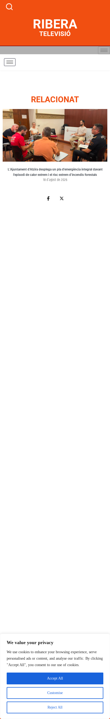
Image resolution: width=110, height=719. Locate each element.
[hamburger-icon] (104, 50)
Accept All (55, 678)
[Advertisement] (55, 447)
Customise (55, 693)
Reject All (55, 707)
